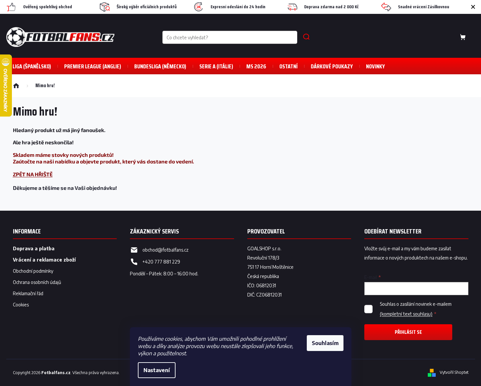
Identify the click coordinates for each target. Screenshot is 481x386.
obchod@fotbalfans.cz (165, 250)
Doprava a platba (34, 248)
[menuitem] (93, 66)
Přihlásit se (408, 332)
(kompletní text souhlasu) (406, 314)
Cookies (21, 304)
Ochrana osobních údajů (37, 282)
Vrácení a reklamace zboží (44, 260)
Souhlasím (325, 343)
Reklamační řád (28, 293)
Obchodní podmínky (33, 271)
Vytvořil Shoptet (454, 372)
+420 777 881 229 (161, 261)
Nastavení (156, 370)
